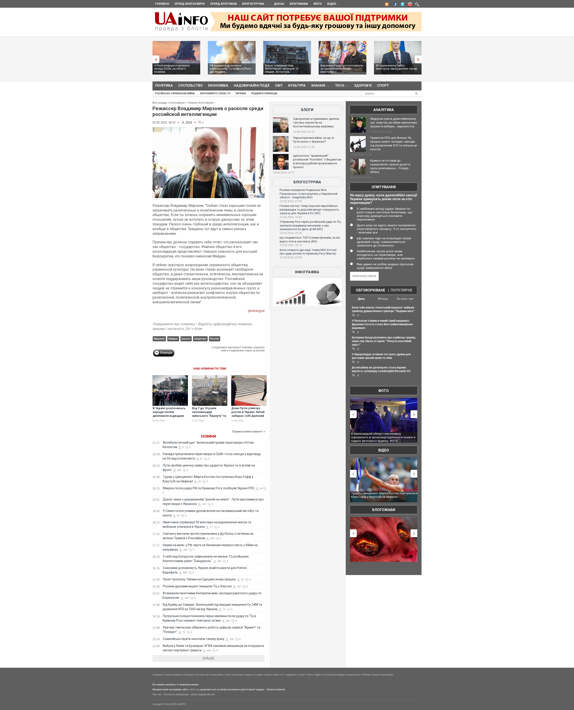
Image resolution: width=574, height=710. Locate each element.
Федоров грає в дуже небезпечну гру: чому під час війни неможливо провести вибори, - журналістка (393, 122)
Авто (276, 674)
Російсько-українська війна (175, 93)
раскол (186, 338)
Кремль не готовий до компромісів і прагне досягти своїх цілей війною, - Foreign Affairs (390, 166)
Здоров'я (363, 85)
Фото (317, 3)
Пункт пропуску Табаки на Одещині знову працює (199, 579)
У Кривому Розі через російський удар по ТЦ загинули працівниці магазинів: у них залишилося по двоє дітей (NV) (310, 225)
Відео (331, 3)
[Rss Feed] (386, 4)
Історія (258, 674)
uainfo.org (194, 689)
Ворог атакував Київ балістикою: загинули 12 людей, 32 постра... (281, 68)
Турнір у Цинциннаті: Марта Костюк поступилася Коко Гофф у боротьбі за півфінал (384, 495)
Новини (208, 436)
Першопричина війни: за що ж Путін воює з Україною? (313, 139)
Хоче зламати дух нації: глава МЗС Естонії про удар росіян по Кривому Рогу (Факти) (308, 251)
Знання (316, 86)
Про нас (157, 694)
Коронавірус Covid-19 (215, 93)
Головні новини (172, 674)
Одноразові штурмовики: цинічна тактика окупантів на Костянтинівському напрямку (316, 122)
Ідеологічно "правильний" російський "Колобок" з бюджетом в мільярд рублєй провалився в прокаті (317, 161)
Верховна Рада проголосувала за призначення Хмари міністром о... (341, 68)
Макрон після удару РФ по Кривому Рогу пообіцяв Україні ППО (208, 488)
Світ (279, 85)
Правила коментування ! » (248, 431)
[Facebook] (393, 4)
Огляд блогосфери (189, 3)
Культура (297, 85)
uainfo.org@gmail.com (203, 694)
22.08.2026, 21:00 (291, 201)
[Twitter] (401, 4)
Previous (154, 59)
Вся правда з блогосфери (168, 102)
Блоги (307, 110)
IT (282, 674)
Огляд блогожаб (223, 3)
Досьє (279, 3)
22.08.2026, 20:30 (291, 233)
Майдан (173, 338)
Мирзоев (159, 338)
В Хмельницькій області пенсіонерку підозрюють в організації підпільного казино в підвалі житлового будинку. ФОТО (383, 437)
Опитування (384, 187)
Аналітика (383, 110)
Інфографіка (307, 272)
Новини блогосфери (200, 102)
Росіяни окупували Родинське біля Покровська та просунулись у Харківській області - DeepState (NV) (308, 193)
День (361, 298)
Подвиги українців (264, 93)
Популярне (401, 290)
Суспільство (190, 85)
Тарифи (240, 93)
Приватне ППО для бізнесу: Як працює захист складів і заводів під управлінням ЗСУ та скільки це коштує (393, 143)
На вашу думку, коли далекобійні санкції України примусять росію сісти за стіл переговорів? (383, 199)
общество (200, 338)
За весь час (405, 298)
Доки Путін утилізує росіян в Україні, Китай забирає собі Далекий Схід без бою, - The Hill (248, 413)
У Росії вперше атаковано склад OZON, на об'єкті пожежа (172, 68)
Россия (214, 338)
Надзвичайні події (252, 85)
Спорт (383, 85)
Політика (164, 85)
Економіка (218, 85)
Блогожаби (299, 3)
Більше (208, 658)
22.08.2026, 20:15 (291, 245)
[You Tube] (409, 4)
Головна (162, 3)
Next (419, 59)
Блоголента (353, 674)
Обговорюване (370, 290)
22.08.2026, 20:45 (291, 217)
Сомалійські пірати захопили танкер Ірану (193, 639)
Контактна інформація (176, 694)
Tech (338, 86)
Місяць (383, 298)
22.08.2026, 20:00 (291, 257)
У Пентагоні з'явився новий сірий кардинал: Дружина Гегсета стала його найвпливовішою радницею (382, 324)
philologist (256, 311)
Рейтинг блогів (370, 674)
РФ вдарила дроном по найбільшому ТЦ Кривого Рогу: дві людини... (230, 68)
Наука (248, 674)
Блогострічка (251, 4)
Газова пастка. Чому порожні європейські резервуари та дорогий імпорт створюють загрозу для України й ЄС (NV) (309, 209)
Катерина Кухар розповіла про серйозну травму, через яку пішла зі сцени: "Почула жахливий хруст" (384, 341)
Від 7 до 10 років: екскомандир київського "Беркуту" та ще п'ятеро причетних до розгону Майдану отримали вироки (209, 417)
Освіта (268, 674)
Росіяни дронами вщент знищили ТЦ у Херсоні (197, 586)
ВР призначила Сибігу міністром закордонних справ (396, 67)
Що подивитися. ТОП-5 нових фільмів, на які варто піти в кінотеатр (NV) (310, 239)
